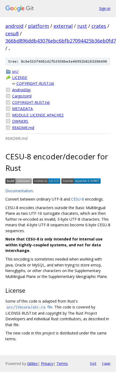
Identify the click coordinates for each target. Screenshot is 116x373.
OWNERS (20, 121)
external (63, 26)
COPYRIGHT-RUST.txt (35, 83)
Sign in (104, 8)
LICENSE (19, 77)
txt (93, 363)
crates (99, 26)
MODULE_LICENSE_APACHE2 (38, 115)
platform (38, 26)
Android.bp (21, 89)
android (14, 26)
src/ (15, 71)
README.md (23, 127)
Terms (62, 363)
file (29, 307)
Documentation (19, 190)
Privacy (47, 363)
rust (82, 26)
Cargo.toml (21, 96)
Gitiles (32, 363)
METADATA (22, 108)
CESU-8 (77, 199)
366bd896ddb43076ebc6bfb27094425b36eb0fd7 (60, 40)
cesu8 (12, 33)
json (106, 363)
